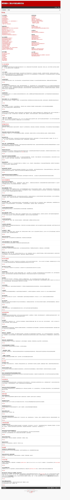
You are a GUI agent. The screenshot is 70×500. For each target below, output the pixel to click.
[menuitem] (58, 7)
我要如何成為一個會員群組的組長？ (37, 20)
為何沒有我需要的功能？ (35, 53)
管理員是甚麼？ (34, 16)
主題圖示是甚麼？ (4, 60)
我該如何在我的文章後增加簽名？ (7, 39)
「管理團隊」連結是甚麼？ (36, 22)
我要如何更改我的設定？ (5, 27)
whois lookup (42, 473)
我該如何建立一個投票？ (5, 40)
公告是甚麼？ (4, 57)
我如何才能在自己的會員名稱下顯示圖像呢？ (8, 31)
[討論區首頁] (2, 1)
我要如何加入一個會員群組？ (36, 19)
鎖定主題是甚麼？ (4, 59)
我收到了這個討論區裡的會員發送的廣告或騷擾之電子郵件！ (41, 28)
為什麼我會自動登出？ (5, 22)
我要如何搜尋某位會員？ (35, 38)
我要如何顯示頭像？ (5, 32)
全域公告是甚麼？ (4, 56)
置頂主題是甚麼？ (4, 58)
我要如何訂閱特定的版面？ (36, 44)
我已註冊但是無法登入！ (5, 19)
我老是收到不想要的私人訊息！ (36, 27)
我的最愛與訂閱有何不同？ (36, 42)
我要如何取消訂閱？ (35, 45)
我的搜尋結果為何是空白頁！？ (36, 37)
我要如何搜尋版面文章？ (35, 35)
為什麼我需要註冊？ (5, 16)
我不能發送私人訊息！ (35, 26)
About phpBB (57, 462)
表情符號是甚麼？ (4, 54)
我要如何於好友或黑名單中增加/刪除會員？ (38, 32)
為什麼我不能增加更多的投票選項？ (7, 41)
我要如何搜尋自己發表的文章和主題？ (37, 39)
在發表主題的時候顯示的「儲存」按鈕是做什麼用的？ (10, 47)
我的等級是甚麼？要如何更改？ (6, 33)
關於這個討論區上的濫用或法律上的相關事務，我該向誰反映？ (41, 54)
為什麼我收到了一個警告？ (6, 45)
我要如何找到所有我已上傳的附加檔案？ (38, 49)
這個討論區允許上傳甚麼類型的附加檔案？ (38, 48)
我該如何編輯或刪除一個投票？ (6, 42)
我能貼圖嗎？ (4, 55)
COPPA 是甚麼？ (4, 17)
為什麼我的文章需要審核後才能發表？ (7, 48)
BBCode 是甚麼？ (4, 52)
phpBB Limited (23, 462)
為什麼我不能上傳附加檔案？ (6, 44)
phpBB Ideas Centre (32, 468)
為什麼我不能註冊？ (5, 18)
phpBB (23, 151)
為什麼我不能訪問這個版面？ (6, 43)
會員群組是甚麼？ (34, 18)
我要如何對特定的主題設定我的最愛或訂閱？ (38, 43)
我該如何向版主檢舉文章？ (6, 46)
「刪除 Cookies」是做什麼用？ (6, 23)
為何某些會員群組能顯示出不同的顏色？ (38, 21)
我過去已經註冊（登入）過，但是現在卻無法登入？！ (10, 21)
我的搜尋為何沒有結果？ (35, 36)
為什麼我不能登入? (5, 20)
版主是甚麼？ (34, 17)
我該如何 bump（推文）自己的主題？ (7, 49)
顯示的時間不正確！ (5, 29)
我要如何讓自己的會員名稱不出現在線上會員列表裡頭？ (10, 28)
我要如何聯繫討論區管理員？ (36, 55)
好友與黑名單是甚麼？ (35, 31)
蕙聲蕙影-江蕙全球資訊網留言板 (13, 3)
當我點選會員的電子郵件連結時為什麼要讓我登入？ (9, 34)
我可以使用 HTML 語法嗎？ (6, 53)
